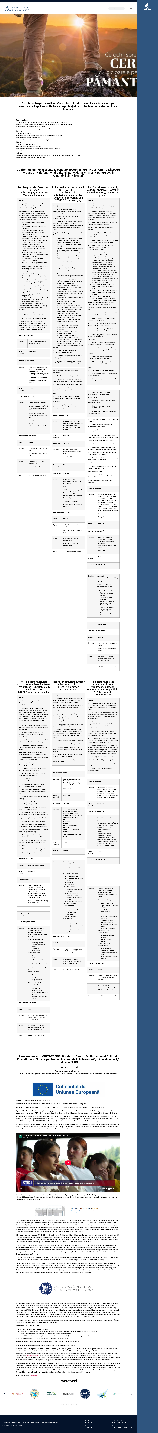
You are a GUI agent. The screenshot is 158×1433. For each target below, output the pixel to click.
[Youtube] (131, 8)
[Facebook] (127, 8)
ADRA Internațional (33, 1355)
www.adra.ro (33, 1375)
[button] (5, 1394)
